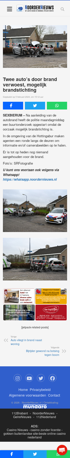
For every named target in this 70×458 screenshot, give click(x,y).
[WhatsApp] (57, 106)
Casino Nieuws (17, 430)
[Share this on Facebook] (13, 106)
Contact (54, 395)
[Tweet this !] (35, 106)
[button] (62, 450)
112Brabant (20, 413)
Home (23, 389)
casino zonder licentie (46, 430)
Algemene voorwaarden (27, 395)
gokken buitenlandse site (21, 433)
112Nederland (46, 417)
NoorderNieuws (43, 413)
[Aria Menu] (9, 9)
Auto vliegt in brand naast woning (26, 340)
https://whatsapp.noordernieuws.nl (30, 179)
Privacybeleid (40, 389)
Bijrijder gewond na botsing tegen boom (42, 351)
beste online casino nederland (47, 435)
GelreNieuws (22, 417)
